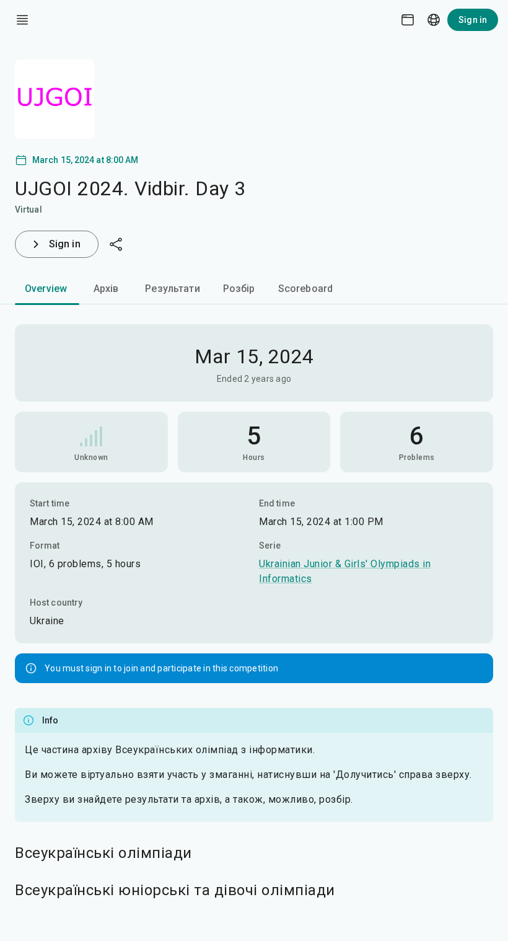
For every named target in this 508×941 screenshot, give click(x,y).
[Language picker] (433, 19)
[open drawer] (22, 19)
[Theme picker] (407, 19)
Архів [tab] (106, 288)
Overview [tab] (46, 288)
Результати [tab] (172, 288)
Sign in (472, 20)
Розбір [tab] (239, 288)
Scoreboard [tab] (305, 288)
